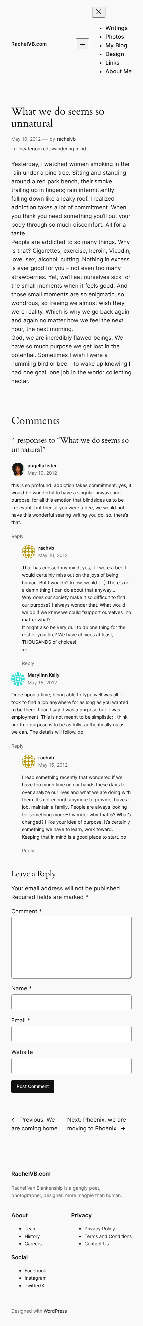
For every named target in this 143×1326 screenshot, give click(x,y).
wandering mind (68, 148)
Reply (17, 536)
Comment (26, 911)
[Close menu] (98, 12)
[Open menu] (82, 43)
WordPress (55, 1311)
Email (20, 1020)
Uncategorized (32, 148)
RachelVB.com (29, 44)
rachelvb (66, 139)
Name (21, 988)
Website (22, 1052)
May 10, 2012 (42, 473)
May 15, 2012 (42, 682)
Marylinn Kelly (44, 675)
